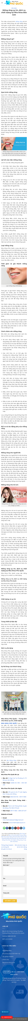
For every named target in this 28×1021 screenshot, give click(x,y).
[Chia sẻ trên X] (9, 828)
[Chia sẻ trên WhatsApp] (4, 828)
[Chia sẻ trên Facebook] (7, 828)
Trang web (6, 893)
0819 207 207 (22, 810)
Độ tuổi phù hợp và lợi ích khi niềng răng (21, 847)
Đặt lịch (5, 1012)
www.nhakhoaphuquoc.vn (17, 822)
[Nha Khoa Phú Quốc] (14, 2)
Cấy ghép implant (7, 956)
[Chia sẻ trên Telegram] (24, 828)
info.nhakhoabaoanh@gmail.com (13, 820)
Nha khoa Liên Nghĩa (10, 840)
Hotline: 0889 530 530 (9, 936)
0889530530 (8, 1017)
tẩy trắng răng (11, 760)
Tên (4, 878)
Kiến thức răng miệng (6, 836)
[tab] (7, 972)
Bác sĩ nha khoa (13, 835)
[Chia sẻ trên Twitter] (12, 828)
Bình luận (6, 865)
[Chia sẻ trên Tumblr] (21, 828)
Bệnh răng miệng (21, 835)
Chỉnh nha (5, 959)
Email (4, 885)
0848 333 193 (14, 797)
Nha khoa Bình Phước (18, 836)
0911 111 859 (22, 797)
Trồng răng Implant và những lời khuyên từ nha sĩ (7, 847)
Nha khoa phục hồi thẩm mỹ (11, 953)
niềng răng (18, 21)
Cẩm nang (14, 8)
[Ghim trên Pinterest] (18, 828)
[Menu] (2, 3)
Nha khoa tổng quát (8, 962)
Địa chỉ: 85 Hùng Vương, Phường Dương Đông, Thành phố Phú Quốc (13, 932)
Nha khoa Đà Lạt (14, 838)
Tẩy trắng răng (6, 950)
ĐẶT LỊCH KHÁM (7, 939)
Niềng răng (20, 840)
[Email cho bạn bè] (15, 828)
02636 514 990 (15, 783)
